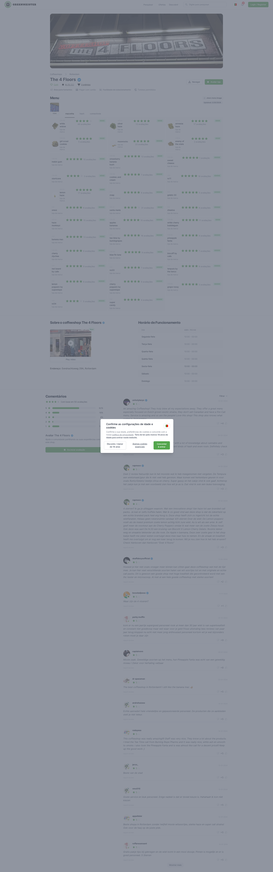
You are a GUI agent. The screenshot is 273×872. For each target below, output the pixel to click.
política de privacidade (123, 434)
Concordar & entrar (162, 445)
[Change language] (167, 425)
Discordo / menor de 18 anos (115, 445)
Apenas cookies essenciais (140, 445)
